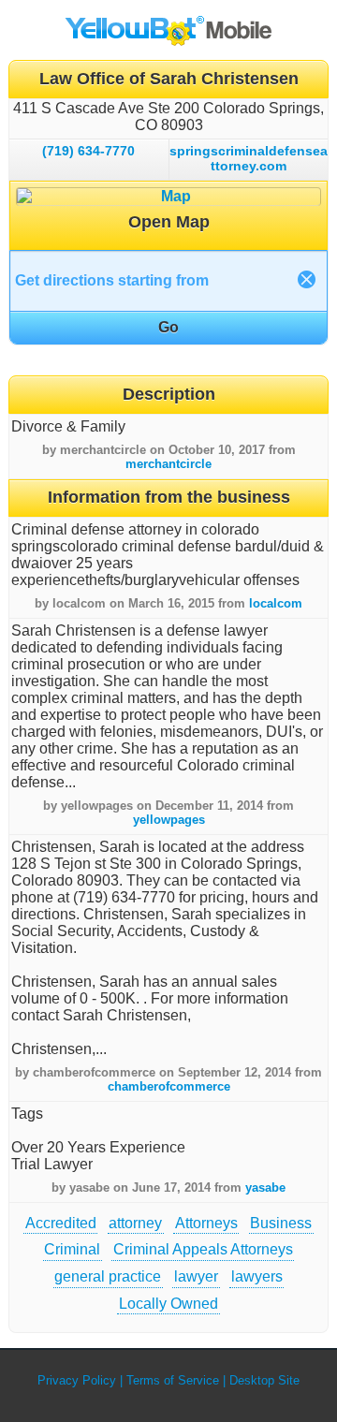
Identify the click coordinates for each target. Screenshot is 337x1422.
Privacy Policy (76, 1380)
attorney (135, 1223)
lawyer (196, 1276)
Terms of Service (172, 1380)
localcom (275, 603)
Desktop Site (264, 1380)
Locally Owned (168, 1304)
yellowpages (169, 820)
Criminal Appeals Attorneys (203, 1249)
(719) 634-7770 (88, 150)
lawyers (257, 1276)
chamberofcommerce (169, 1086)
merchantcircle (168, 464)
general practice (107, 1276)
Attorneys (206, 1223)
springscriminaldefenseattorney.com (248, 158)
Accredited (60, 1223)
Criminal (72, 1249)
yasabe (265, 1187)
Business (281, 1223)
